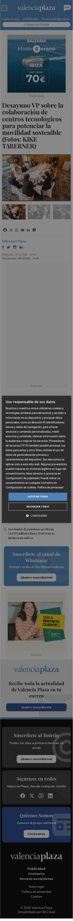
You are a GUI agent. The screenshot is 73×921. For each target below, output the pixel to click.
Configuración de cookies (21, 487)
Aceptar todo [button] (38, 496)
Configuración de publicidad (22, 478)
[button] (36, 515)
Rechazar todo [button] (38, 506)
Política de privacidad (50, 487)
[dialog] (36, 459)
